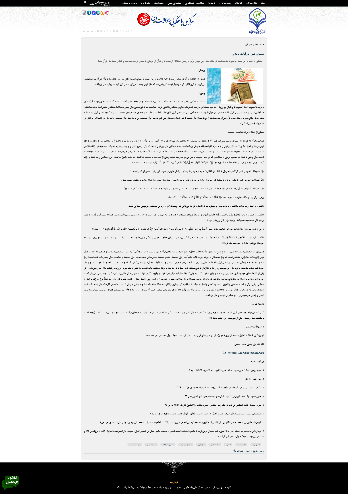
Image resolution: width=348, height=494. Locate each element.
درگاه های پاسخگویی (194, 3)
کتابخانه (238, 3)
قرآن (248, 451)
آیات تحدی (242, 445)
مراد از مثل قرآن (186, 445)
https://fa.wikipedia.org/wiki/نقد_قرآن (243, 353)
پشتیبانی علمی (174, 3)
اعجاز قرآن (256, 445)
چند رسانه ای (225, 3)
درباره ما (174, 482)
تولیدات (211, 3)
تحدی (229, 445)
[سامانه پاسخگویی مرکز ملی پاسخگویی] (10, 491)
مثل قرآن (201, 445)
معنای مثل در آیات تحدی (248, 54)
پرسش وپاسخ (258, 451)
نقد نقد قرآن (238, 451)
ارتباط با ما (145, 3)
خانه (263, 3)
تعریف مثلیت (135, 445)
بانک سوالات (251, 3)
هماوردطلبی (215, 445)
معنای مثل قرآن (168, 445)
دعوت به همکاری (129, 3)
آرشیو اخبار (159, 3)
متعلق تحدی (151, 445)
